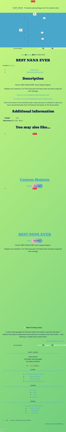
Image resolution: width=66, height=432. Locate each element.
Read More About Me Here (55, 341)
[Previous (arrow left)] (0, 431)
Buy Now (37, 186)
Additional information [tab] (35, 72)
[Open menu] (21, 30)
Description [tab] (35, 70)
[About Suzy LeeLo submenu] (42, 33)
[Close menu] (34, 14)
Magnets (48, 48)
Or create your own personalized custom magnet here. (33, 99)
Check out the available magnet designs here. (33, 95)
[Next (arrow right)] (2, 431)
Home (40, 48)
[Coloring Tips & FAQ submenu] (42, 39)
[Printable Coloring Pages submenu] (44, 18)
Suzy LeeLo (18, 8)
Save (34, 1)
